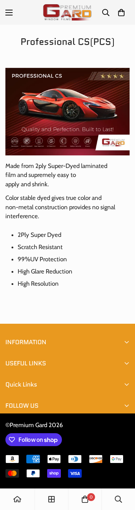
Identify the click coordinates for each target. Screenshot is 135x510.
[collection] (51, 499)
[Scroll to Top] (122, 472)
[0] (121, 12)
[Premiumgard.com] (67, 12)
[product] (17, 499)
